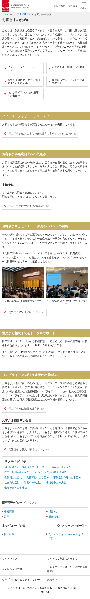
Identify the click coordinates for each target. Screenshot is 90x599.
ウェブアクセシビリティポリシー (21, 579)
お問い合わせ (58, 6)
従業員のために (13, 477)
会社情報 (9, 511)
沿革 (6, 516)
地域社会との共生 (56, 482)
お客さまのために (43, 14)
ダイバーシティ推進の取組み (50, 472)
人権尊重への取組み (37, 477)
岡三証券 (9, 534)
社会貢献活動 (11, 482)
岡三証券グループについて (19, 502)
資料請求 (72, 6)
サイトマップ (9, 558)
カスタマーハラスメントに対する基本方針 (67, 569)
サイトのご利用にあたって (62, 558)
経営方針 (54, 511)
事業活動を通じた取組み (67, 477)
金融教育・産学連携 (15, 487)
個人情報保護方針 (12, 569)
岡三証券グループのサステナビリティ (25, 467)
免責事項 (52, 579)
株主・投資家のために (17, 472)
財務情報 (54, 516)
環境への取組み (32, 482)
